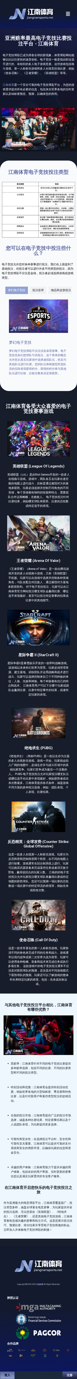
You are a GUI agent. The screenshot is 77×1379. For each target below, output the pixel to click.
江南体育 (39, 1284)
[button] (67, 14)
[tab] (16, 290)
